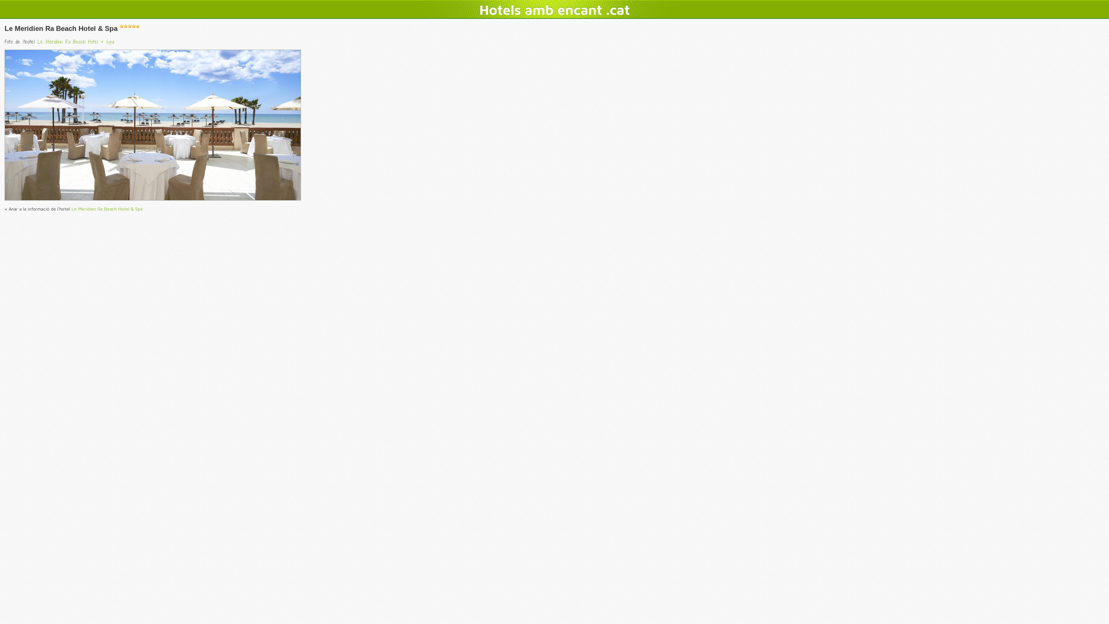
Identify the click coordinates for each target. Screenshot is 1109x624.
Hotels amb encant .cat (554, 9)
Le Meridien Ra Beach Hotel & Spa (61, 28)
